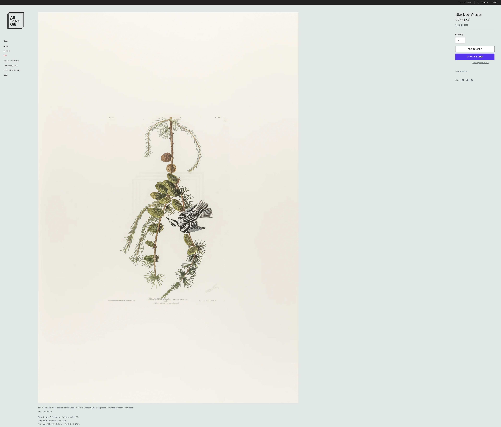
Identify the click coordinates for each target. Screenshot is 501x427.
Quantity (459, 34)
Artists (6, 46)
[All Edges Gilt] (15, 20)
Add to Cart (475, 49)
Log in (461, 2)
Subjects (7, 51)
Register (469, 2)
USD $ (483, 2)
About (6, 75)
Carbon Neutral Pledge (12, 70)
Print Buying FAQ (10, 65)
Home (6, 41)
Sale (5, 56)
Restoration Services (11, 61)
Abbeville (463, 71)
